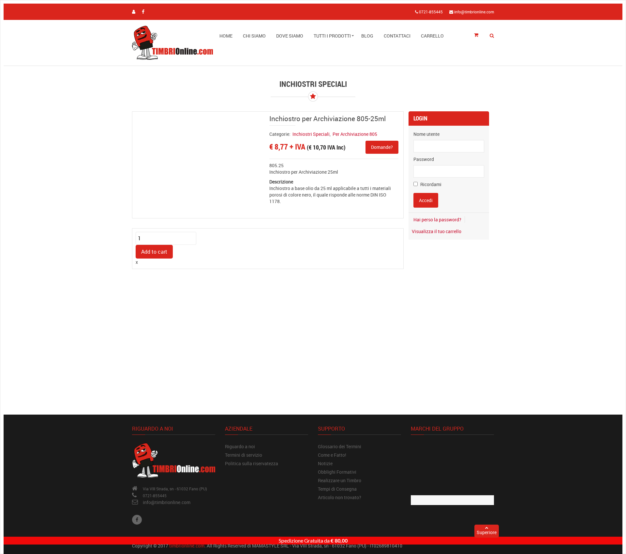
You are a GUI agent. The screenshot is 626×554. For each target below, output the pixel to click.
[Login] (133, 11)
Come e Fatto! (332, 455)
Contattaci (397, 36)
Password (423, 159)
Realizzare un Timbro (339, 480)
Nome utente (426, 134)
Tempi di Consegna (337, 489)
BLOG (367, 36)
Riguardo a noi (240, 446)
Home (225, 36)
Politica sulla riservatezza (251, 463)
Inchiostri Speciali (311, 134)
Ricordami (430, 184)
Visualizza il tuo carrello (436, 231)
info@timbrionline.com (166, 502)
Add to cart (154, 251)
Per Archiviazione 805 (355, 134)
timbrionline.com (186, 546)
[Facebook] (137, 520)
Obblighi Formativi (337, 472)
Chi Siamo (254, 36)
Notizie (325, 463)
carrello (432, 36)
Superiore (487, 532)
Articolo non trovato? (339, 497)
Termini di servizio (243, 455)
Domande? (382, 147)
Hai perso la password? (437, 219)
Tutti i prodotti (332, 36)
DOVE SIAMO (289, 36)
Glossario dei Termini (339, 446)
